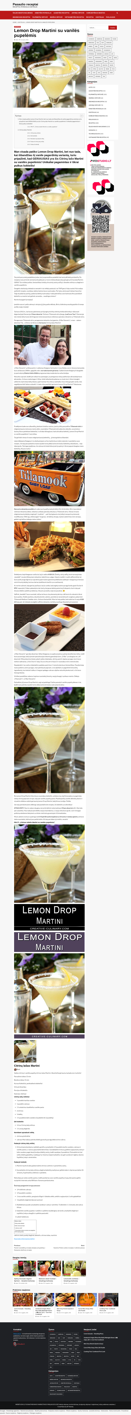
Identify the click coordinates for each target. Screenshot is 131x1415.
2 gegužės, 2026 (73, 1283)
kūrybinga (91, 53)
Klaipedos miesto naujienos (56, 1411)
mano (104, 57)
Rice (89, 68)
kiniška (90, 46)
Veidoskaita (104, 1411)
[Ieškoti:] (99, 28)
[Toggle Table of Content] (81, 115)
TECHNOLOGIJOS (94, 133)
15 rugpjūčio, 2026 (24, 1312)
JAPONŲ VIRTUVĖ (78, 13)
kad (98, 42)
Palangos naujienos (36, 1413)
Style (113, 68)
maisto (90, 57)
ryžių (94, 68)
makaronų (98, 57)
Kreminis (90, 50)
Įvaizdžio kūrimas (94, 1411)
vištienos (97, 76)
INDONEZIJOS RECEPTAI (21, 17)
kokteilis (108, 46)
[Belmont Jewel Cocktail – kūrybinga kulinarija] (49, 1268)
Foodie (114, 38)
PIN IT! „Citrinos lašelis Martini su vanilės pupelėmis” (44, 126)
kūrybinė (99, 53)
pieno (105, 61)
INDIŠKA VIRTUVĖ (56, 17)
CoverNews (61, 1406)
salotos (101, 68)
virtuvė (90, 76)
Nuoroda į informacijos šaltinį (24, 1239)
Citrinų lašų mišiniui (35, 133)
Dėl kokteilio (34, 136)
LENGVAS (106, 53)
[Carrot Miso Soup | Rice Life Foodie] (87, 1299)
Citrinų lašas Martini (25, 130)
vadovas (104, 72)
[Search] (117, 13)
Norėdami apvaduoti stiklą (37, 138)
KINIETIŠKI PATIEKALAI (43, 13)
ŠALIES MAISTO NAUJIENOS (23, 13)
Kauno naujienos (11, 1413)
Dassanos (107, 38)
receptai (98, 65)
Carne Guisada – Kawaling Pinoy (93, 1333)
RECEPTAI (89, 17)
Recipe (111, 65)
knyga (101, 46)
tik (89, 72)
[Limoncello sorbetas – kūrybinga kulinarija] (74, 1268)
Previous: (30, 1248)
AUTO (90, 87)
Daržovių (99, 38)
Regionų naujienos (23, 1413)
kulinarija (98, 50)
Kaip (102, 42)
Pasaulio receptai (25, 4)
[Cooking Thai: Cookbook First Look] (108, 1299)
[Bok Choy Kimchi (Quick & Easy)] (66, 1299)
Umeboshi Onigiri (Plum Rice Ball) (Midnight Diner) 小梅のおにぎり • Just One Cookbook (101, 1339)
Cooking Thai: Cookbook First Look (94, 1351)
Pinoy (111, 61)
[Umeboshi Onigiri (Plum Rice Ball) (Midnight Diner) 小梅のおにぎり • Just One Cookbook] (44, 1299)
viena (111, 72)
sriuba (107, 68)
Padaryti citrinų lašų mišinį (37, 141)
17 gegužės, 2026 (49, 1283)
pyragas (90, 65)
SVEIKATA (92, 130)
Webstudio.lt (17, 1333)
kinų (96, 46)
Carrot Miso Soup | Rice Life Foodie (94, 1347)
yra (104, 76)
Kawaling (109, 42)
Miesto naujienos (71, 1411)
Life (112, 53)
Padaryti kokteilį (35, 144)
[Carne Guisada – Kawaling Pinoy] (23, 1299)
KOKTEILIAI (100, 17)
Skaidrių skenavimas (41, 1411)
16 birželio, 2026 (23, 1283)
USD (99, 72)
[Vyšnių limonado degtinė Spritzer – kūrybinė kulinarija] (24, 1268)
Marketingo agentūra (12, 1411)
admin (17, 39)
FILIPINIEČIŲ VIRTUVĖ (40, 17)
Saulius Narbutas (83, 1411)
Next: (69, 1247)
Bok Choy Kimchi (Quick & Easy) (93, 1343)
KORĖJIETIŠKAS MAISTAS (96, 13)
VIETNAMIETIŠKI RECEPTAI (74, 17)
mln (110, 57)
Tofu (94, 72)
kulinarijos (107, 50)
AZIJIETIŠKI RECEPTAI (61, 13)
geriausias (91, 42)
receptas (105, 65)
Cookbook (91, 38)
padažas (90, 61)
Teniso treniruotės (114, 1411)
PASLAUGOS (110, 17)
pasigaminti (99, 61)
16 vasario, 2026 (24, 39)
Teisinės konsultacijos (27, 1411)
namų (115, 57)
